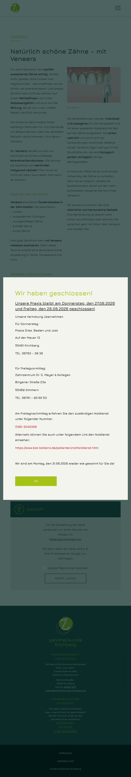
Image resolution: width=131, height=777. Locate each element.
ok (36, 481)
